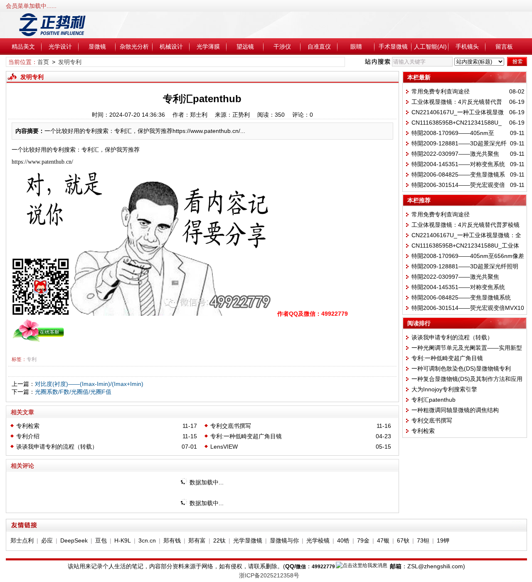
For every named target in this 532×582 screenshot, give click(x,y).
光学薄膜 (208, 46)
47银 (383, 540)
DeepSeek (74, 540)
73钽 (423, 540)
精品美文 (23, 46)
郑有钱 (172, 540)
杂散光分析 (134, 46)
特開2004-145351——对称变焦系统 (458, 164)
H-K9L (122, 540)
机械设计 (171, 46)
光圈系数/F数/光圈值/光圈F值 (73, 391)
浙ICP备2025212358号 (269, 575)
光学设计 (60, 46)
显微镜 (97, 46)
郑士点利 (22, 540)
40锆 (343, 540)
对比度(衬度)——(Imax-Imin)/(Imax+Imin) (89, 384)
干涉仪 (282, 46)
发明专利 (69, 62)
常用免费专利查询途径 (440, 91)
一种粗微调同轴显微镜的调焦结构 (455, 410)
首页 (43, 62)
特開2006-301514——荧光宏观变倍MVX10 (467, 308)
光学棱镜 (318, 540)
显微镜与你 (284, 540)
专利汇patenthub (433, 399)
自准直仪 (319, 46)
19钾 (443, 540)
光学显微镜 (247, 540)
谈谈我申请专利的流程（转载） (57, 446)
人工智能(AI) (430, 46)
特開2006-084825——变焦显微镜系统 (461, 297)
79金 (363, 540)
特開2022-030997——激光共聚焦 (455, 153)
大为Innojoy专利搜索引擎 (444, 389)
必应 (47, 540)
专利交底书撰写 (230, 425)
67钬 (403, 540)
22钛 (219, 540)
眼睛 (356, 46)
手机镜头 (467, 46)
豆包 (101, 540)
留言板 (504, 46)
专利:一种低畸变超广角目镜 (246, 436)
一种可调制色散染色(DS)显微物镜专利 (461, 368)
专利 (32, 359)
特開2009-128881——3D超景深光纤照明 (464, 266)
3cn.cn (147, 540)
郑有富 (197, 540)
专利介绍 (27, 436)
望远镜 (245, 46)
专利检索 (27, 425)
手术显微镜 (393, 46)
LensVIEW (224, 446)
